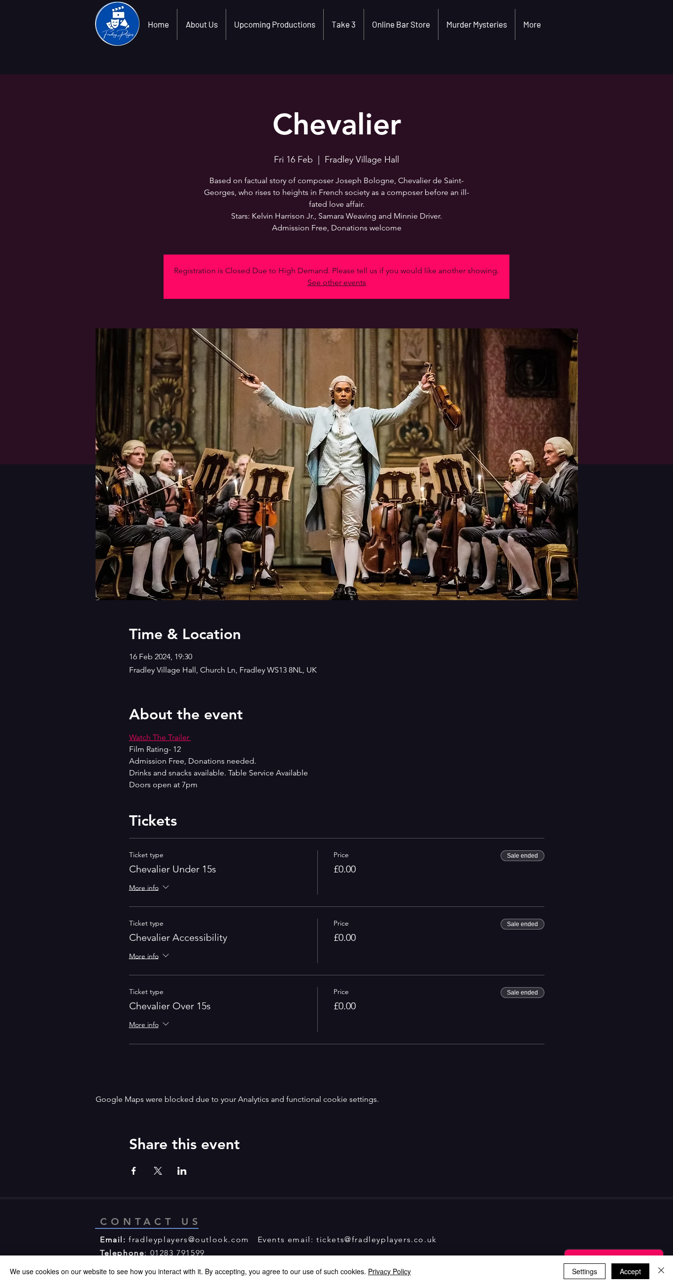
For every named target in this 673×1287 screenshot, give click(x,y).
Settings (584, 1271)
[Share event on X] (158, 1171)
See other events (336, 282)
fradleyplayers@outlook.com (189, 1239)
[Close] (661, 1271)
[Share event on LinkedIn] (182, 1171)
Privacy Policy (389, 1271)
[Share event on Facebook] (133, 1171)
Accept (630, 1271)
